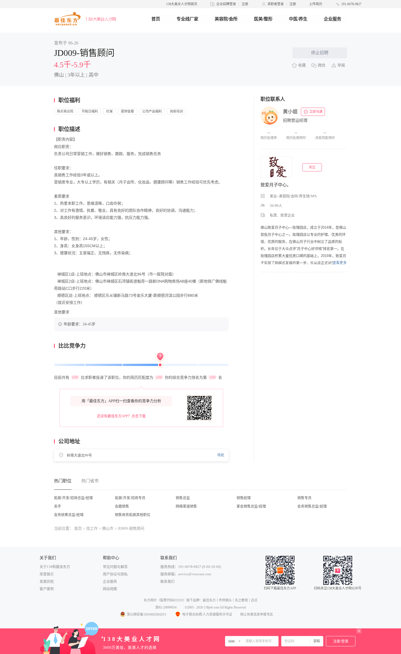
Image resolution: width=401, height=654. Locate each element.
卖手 (57, 506)
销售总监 (183, 498)
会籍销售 (122, 506)
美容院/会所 (226, 19)
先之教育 (241, 600)
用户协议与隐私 (115, 574)
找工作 (92, 528)
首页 (155, 19)
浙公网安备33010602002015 (146, 614)
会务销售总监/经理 (312, 506)
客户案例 (47, 589)
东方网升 (150, 600)
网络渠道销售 (186, 506)
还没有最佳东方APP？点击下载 (121, 416)
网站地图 (110, 589)
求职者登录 (275, 4)
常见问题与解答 (115, 567)
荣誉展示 (47, 574)
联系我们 (167, 581)
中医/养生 (298, 19)
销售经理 (244, 498)
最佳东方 (209, 600)
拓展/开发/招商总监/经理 (73, 498)
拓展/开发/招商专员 (130, 498)
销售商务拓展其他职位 (132, 515)
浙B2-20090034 (165, 607)
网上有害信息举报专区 (256, 614)
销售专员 (304, 498)
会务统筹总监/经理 (68, 515)
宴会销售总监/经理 (251, 506)
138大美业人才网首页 (181, 4)
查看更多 (340, 263)
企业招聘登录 (226, 4)
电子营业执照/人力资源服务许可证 (207, 614)
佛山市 (107, 528)
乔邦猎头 (225, 600)
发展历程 (47, 581)
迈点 (254, 600)
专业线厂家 (187, 19)
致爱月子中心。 (276, 185)
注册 (245, 4)
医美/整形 (263, 19)
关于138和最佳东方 (55, 567)
